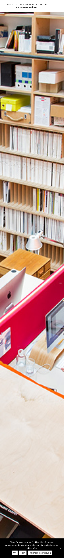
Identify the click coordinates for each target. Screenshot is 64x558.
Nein (23, 553)
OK (14, 553)
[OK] (60, 548)
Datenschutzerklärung (40, 553)
